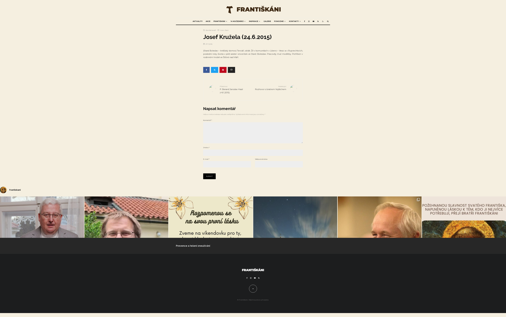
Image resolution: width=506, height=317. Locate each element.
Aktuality (198, 21)
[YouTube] (313, 21)
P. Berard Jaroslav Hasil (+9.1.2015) (231, 89)
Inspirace (253, 21)
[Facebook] (305, 21)
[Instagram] (309, 21)
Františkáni (219, 21)
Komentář (207, 120)
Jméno (206, 147)
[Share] (206, 70)
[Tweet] (214, 70)
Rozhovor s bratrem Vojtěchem (270, 88)
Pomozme (279, 21)
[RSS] (318, 21)
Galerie (267, 21)
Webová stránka (261, 159)
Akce (208, 21)
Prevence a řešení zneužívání (193, 245)
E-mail (206, 159)
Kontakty (294, 21)
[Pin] (223, 70)
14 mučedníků (237, 21)
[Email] (231, 70)
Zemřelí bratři (211, 30)
